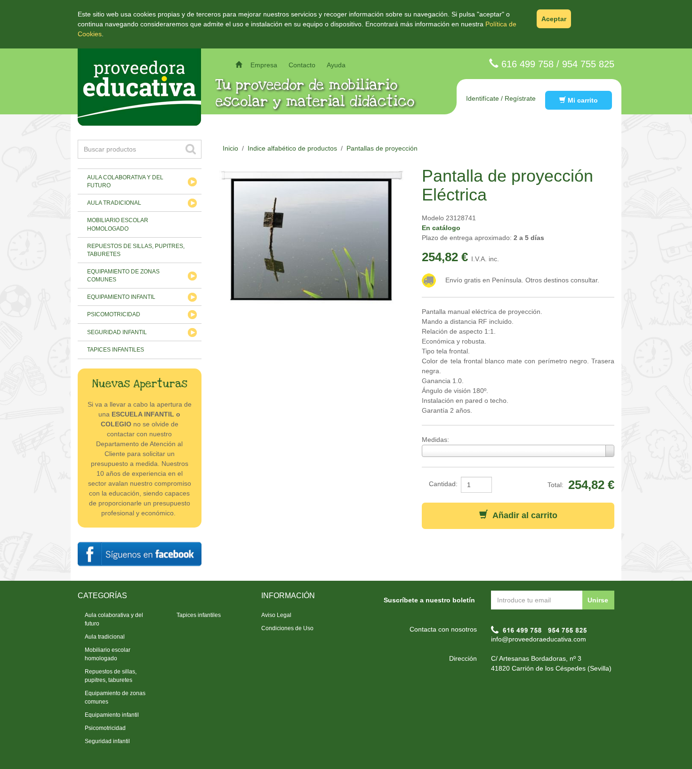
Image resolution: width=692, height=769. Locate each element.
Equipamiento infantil (121, 297)
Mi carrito (582, 100)
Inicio (230, 148)
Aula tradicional (114, 203)
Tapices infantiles (115, 349)
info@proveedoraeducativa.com (538, 639)
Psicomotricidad (113, 314)
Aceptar (553, 19)
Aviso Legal (276, 615)
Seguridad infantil (117, 332)
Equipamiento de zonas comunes (123, 275)
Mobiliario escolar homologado (117, 224)
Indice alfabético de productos (292, 148)
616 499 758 (527, 64)
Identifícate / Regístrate (501, 98)
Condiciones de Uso (287, 628)
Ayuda (336, 65)
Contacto (302, 65)
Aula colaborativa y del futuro (125, 181)
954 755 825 (588, 64)
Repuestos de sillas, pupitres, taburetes (136, 250)
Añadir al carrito (522, 515)
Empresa (263, 65)
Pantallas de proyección (382, 148)
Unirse (597, 600)
